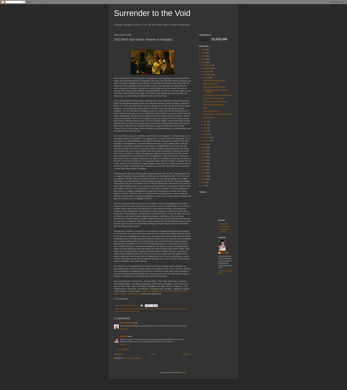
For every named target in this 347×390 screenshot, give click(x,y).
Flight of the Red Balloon (151, 291)
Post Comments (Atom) (132, 358)
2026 (204, 50)
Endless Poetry (208, 117)
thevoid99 (124, 336)
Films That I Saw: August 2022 (214, 81)
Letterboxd (224, 224)
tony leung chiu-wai (126, 311)
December (208, 65)
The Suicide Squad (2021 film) (214, 87)
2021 (204, 144)
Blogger (183, 372)
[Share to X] (151, 305)
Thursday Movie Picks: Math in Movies (217, 114)
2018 (204, 154)
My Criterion (224, 226)
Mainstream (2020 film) (211, 111)
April (205, 131)
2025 (204, 53)
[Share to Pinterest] (156, 305)
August (206, 78)
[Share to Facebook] (153, 305)
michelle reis (160, 309)
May (205, 128)
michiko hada (169, 309)
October (207, 72)
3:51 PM (123, 345)
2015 (204, 163)
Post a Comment (123, 349)
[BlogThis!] (148, 305)
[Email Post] (141, 305)
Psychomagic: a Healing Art (213, 105)
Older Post (186, 354)
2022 (204, 62)
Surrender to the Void (152, 13)
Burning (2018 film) (210, 84)
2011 (204, 176)
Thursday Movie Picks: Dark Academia (217, 95)
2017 (204, 157)
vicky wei (136, 311)
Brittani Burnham (126, 323)
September (208, 75)
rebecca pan (179, 309)
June (206, 125)
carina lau (135, 309)
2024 (204, 56)
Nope (205, 108)
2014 (204, 167)
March (206, 134)
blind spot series (125, 309)
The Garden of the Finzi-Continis (215, 102)
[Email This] (146, 305)
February (207, 137)
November (208, 68)
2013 (204, 170)
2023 (204, 59)
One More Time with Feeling (213, 98)
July (205, 121)
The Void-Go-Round (225, 230)
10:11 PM (123, 329)
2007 (204, 186)
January (207, 140)
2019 (204, 151)
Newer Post (119, 354)
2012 (204, 173)
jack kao (153, 309)
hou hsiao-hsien (144, 309)
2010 (204, 179)
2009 (204, 182)
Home (153, 354)
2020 (204, 148)
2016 (204, 160)
